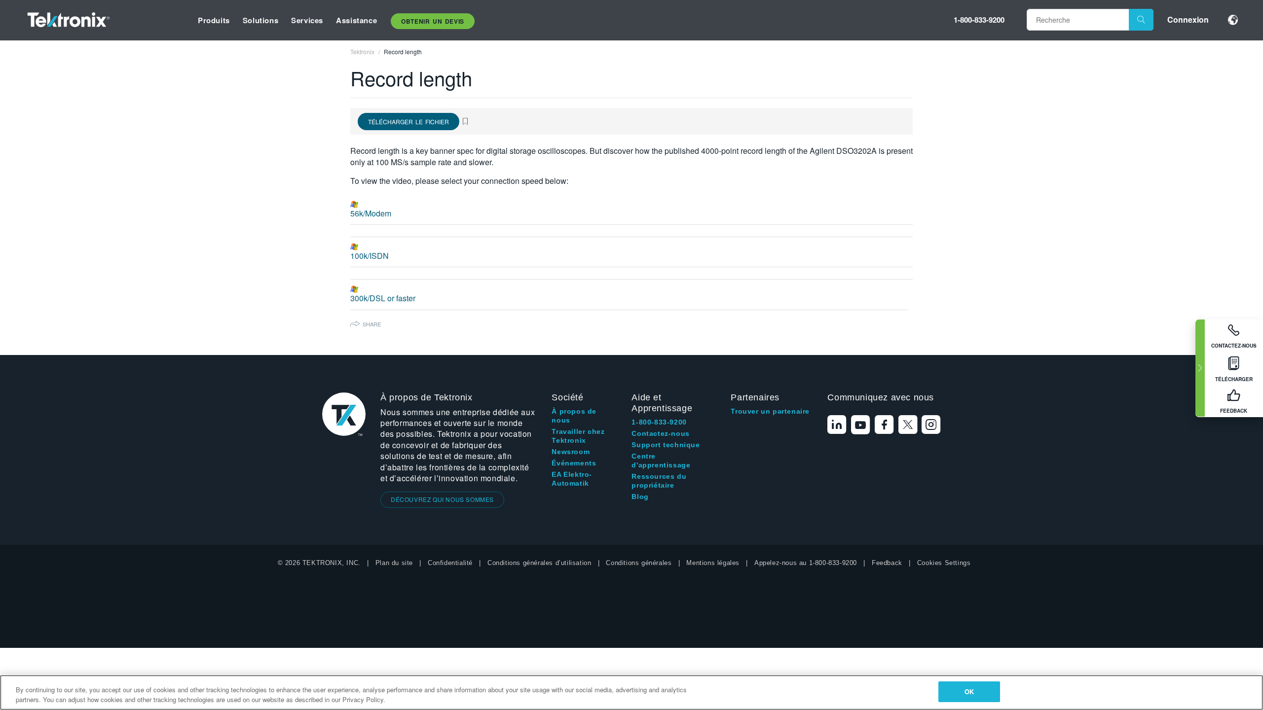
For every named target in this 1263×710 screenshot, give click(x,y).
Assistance (356, 20)
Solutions (260, 20)
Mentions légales (713, 563)
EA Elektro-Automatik (572, 478)
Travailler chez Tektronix (578, 435)
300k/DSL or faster (382, 298)
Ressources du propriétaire (659, 480)
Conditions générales (638, 563)
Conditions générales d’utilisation (539, 563)
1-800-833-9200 (979, 19)
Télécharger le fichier (408, 121)
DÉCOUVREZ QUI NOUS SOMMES (442, 499)
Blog (640, 496)
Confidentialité (450, 563)
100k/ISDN (369, 255)
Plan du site (394, 563)
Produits (214, 20)
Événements (574, 463)
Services (307, 20)
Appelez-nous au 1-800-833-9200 (805, 563)
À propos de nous (574, 415)
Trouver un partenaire (770, 411)
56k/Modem (370, 213)
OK (969, 691)
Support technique (666, 445)
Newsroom (571, 452)
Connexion (1188, 19)
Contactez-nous (660, 433)
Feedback (887, 563)
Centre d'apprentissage (661, 460)
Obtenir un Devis (432, 21)
